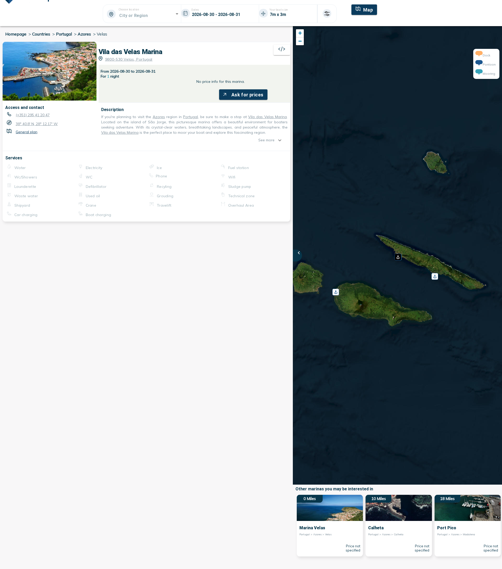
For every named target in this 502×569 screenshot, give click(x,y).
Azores (159, 116)
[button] (397, 255)
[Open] (177, 14)
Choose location (128, 9)
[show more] (281, 140)
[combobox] (142, 15)
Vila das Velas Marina (267, 116)
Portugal (190, 116)
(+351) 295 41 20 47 (33, 115)
